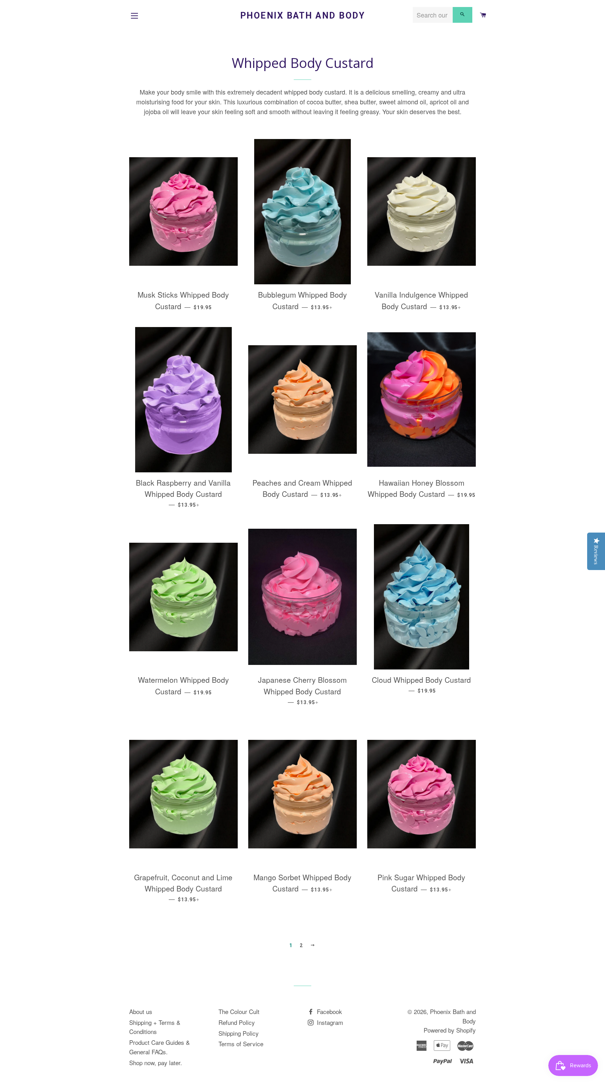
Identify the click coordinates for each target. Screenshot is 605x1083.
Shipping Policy (238, 1033)
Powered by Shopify (450, 1030)
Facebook (328, 1011)
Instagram (329, 1022)
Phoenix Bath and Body (302, 16)
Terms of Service (240, 1043)
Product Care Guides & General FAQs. (159, 1047)
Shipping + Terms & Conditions (154, 1027)
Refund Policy (236, 1022)
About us (140, 1011)
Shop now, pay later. (155, 1062)
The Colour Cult (238, 1011)
